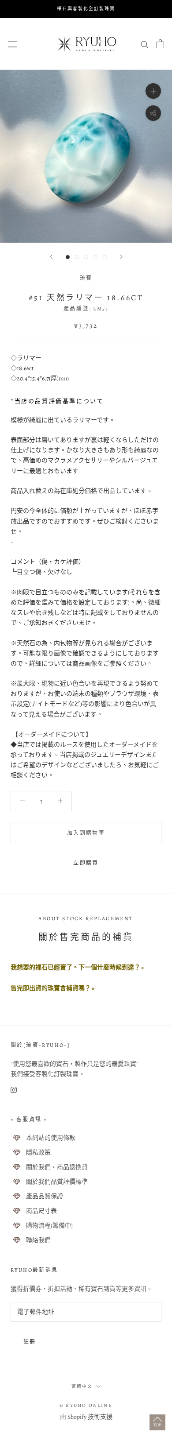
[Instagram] (14, 1089)
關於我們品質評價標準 (57, 1181)
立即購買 (86, 863)
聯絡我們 (38, 1240)
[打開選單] (12, 43)
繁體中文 (82, 1386)
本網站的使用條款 (50, 1138)
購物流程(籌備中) (49, 1225)
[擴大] (153, 90)
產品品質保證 (44, 1196)
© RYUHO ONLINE (86, 1405)
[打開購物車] (160, 43)
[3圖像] (86, 257)
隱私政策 (38, 1152)
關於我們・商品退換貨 (57, 1167)
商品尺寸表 (41, 1211)
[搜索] (145, 44)
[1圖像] (68, 257)
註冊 (29, 1341)
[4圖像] (95, 257)
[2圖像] (77, 257)
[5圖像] (105, 257)
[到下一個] (121, 257)
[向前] (51, 257)
